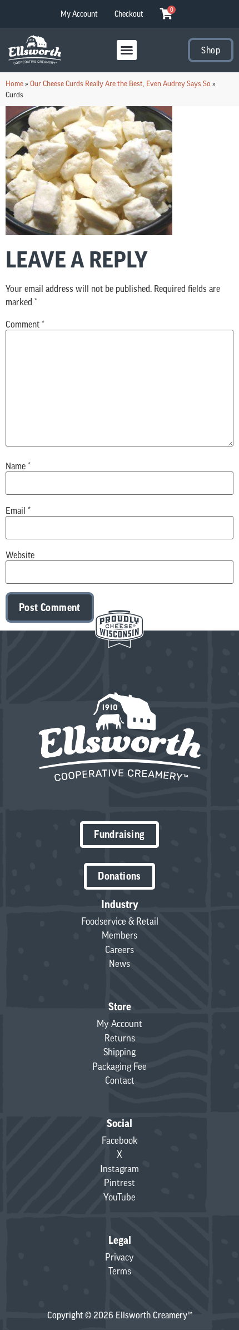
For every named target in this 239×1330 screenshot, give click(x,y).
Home (14, 83)
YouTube (119, 1197)
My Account (79, 13)
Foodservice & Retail (119, 921)
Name (18, 465)
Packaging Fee (119, 1066)
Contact (120, 1080)
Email (18, 510)
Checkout (128, 13)
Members (119, 935)
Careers (119, 949)
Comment (25, 324)
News (119, 963)
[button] (127, 50)
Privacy (119, 1257)
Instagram (119, 1168)
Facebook (119, 1140)
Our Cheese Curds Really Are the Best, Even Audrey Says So (120, 83)
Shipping (119, 1052)
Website (20, 554)
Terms (119, 1271)
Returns (119, 1038)
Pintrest (119, 1182)
